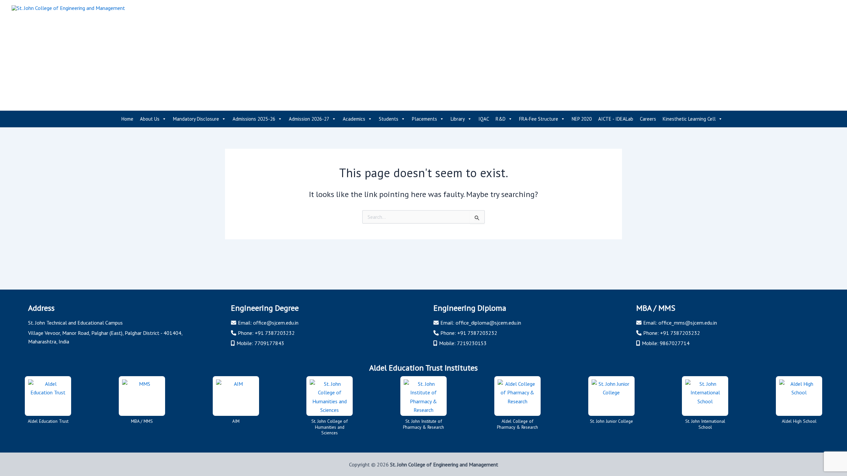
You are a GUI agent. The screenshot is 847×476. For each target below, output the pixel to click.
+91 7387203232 (275, 333)
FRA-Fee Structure (538, 119)
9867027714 (675, 343)
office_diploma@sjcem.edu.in (488, 322)
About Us (149, 119)
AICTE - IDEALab (615, 119)
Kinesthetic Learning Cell (689, 119)
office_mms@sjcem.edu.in (687, 322)
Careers (648, 119)
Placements (424, 119)
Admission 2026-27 (309, 119)
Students (388, 119)
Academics (354, 119)
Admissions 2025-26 (254, 119)
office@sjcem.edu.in (275, 322)
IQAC (483, 119)
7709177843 (269, 343)
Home (127, 119)
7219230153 (472, 343)
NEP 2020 (582, 119)
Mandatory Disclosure (196, 119)
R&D (501, 119)
